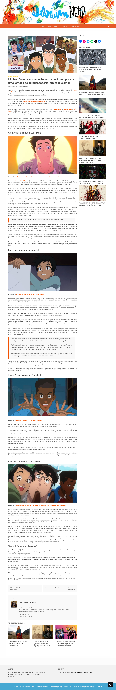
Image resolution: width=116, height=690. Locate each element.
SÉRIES (10, 76)
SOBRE (49, 26)
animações (19, 578)
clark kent (31, 578)
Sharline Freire (25, 602)
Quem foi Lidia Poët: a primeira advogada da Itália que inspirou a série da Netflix (41, 644)
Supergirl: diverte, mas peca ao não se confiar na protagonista (18, 643)
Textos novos (84, 47)
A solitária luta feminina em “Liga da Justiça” (30, 294)
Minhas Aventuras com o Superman (64, 578)
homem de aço (37, 578)
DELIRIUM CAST (76, 26)
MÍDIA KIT (65, 26)
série (74, 578)
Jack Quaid (43, 578)
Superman (19, 579)
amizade (11, 578)
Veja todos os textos (26, 614)
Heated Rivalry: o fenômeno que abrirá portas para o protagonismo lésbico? (66, 643)
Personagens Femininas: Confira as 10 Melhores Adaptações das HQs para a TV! (41, 505)
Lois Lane (54, 578)
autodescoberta (25, 578)
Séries (9, 579)
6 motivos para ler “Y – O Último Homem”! (29, 420)
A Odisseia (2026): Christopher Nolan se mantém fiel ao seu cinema (91, 69)
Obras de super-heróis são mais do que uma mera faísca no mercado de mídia (40, 177)
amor (15, 578)
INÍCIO (42, 26)
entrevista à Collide (19, 181)
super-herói (14, 579)
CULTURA (56, 26)
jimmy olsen (48, 578)
